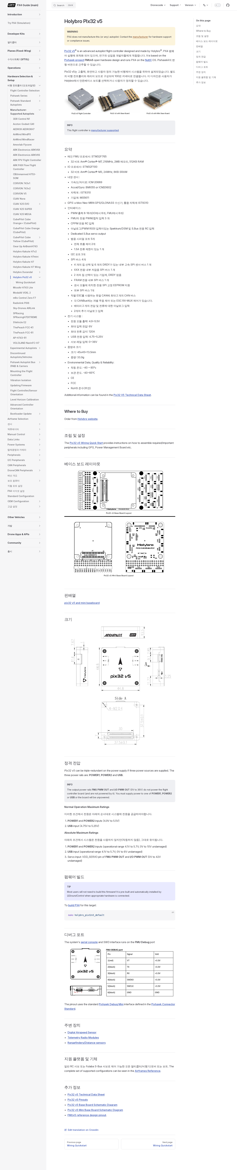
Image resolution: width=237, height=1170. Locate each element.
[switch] (217, 5)
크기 (198, 51)
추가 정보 (201, 82)
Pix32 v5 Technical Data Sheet (86, 1094)
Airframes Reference (147, 1070)
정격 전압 (201, 56)
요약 (198, 25)
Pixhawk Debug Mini (111, 1004)
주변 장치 (201, 72)
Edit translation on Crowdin (83, 1129)
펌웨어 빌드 (202, 61)
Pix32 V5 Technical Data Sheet (132, 395)
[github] (228, 5)
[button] (39, 14)
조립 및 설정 (202, 36)
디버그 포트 (202, 67)
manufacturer (140, 36)
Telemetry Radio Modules (83, 1037)
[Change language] (205, 5)
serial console (89, 942)
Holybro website (88, 419)
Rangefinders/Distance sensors (87, 1042)
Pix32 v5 (69, 51)
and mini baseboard (82, 602)
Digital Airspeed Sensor (82, 1032)
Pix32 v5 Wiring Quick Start (86, 443)
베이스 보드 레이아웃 (207, 41)
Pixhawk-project (74, 60)
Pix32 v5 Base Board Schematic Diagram (92, 1104)
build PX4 (74, 905)
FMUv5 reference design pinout (87, 1115)
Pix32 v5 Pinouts (78, 1099)
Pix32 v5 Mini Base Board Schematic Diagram (95, 1110)
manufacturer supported (105, 130)
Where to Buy (203, 30)
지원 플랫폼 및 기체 (206, 77)
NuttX (148, 60)
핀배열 (199, 46)
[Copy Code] (170, 915)
